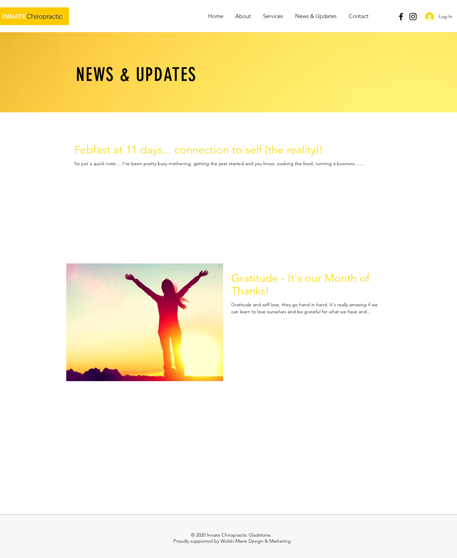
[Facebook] (401, 16)
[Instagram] (413, 16)
